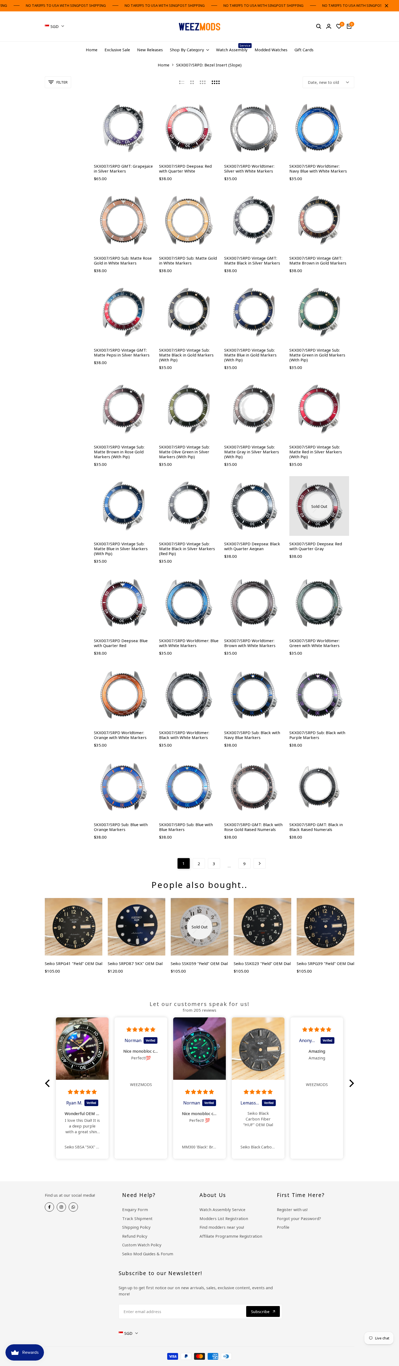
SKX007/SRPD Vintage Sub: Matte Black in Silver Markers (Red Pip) (187, 548)
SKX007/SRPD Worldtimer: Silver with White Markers (249, 168)
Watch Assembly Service (222, 1209)
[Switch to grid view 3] (202, 82)
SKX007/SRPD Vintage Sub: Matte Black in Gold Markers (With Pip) (186, 355)
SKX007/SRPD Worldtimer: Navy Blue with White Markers (318, 168)
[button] (49, 1083)
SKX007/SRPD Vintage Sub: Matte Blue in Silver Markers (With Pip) (121, 548)
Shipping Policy (136, 1227)
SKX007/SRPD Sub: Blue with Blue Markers (186, 827)
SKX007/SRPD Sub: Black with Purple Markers (317, 735)
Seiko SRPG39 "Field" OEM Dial (325, 963)
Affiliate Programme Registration (230, 1236)
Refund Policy (134, 1236)
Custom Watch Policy (142, 1244)
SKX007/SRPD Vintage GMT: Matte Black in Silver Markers (252, 260)
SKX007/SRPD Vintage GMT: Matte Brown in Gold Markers (317, 260)
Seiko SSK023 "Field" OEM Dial (262, 963)
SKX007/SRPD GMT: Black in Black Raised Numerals (316, 827)
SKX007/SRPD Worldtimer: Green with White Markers (314, 643)
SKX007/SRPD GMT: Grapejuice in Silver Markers (123, 168)
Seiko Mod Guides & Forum (147, 1253)
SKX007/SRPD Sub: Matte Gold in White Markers (188, 260)
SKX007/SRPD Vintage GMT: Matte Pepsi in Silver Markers (122, 352)
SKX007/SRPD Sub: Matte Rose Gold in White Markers (123, 260)
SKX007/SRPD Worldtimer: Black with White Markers (184, 735)
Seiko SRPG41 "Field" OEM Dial (73, 963)
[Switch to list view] (182, 82)
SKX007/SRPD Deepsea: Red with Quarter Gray (315, 546)
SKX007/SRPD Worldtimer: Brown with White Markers (250, 643)
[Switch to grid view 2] (192, 82)
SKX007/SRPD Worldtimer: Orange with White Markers (120, 735)
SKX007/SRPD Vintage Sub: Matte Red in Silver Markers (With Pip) (315, 451)
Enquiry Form (135, 1209)
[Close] (385, 5)
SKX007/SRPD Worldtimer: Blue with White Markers (188, 643)
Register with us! (292, 1209)
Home (163, 65)
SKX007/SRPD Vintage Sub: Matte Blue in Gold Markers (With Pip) (250, 355)
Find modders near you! (221, 1227)
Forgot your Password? (299, 1218)
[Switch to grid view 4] (215, 82)
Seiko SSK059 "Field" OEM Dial (199, 963)
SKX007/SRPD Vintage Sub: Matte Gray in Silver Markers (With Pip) (251, 451)
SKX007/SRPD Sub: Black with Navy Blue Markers (252, 735)
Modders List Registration (223, 1218)
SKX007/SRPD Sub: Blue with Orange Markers (121, 827)
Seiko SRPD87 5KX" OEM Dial (135, 963)
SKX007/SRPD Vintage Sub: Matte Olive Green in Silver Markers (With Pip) (184, 451)
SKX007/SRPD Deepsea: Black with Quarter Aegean (252, 546)
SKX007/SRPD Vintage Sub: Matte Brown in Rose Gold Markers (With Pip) (119, 451)
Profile (283, 1227)
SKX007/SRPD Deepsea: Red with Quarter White (185, 168)
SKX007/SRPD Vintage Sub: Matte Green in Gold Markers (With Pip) (317, 355)
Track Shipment (137, 1218)
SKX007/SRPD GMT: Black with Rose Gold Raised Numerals (253, 827)
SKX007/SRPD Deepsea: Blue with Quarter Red (121, 643)
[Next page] (260, 863)
